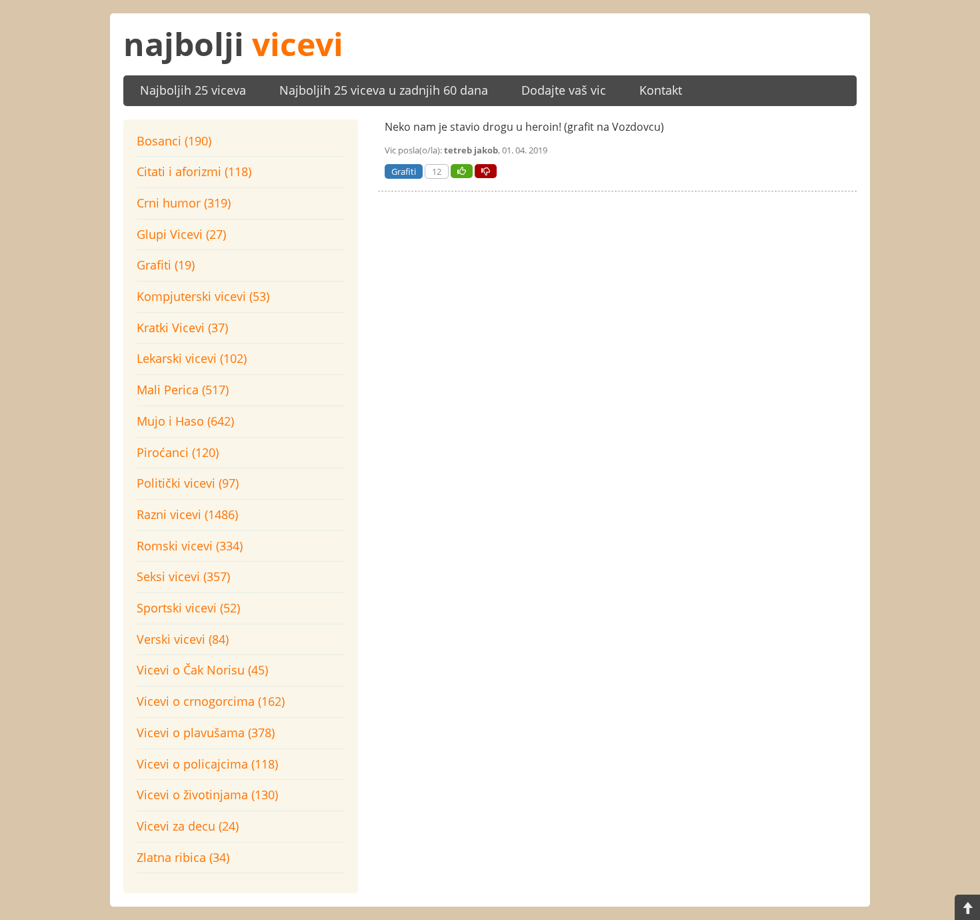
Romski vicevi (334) (190, 546)
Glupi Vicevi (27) (181, 234)
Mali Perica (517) (183, 390)
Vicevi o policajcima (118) (207, 764)
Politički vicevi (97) (188, 483)
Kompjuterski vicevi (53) (203, 296)
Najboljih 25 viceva (193, 90)
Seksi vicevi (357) (183, 576)
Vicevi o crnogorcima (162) (211, 701)
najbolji (233, 43)
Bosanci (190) (174, 141)
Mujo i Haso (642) (185, 421)
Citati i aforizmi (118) (194, 171)
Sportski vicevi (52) (188, 608)
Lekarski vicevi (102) (192, 358)
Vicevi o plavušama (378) (206, 733)
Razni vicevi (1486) (187, 514)
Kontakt (660, 90)
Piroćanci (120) (178, 452)
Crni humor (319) (184, 203)
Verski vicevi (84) (183, 639)
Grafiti (403, 171)
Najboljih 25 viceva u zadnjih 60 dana (383, 90)
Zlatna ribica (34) (183, 857)
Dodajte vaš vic (563, 90)
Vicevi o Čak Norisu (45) (202, 670)
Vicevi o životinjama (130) (207, 795)
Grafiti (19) (166, 265)
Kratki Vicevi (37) (182, 328)
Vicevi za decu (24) (188, 826)
